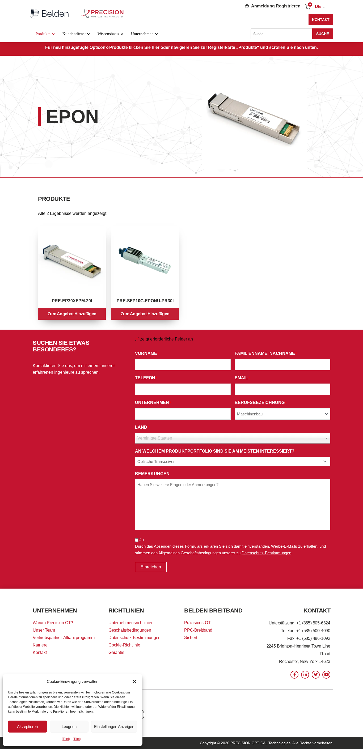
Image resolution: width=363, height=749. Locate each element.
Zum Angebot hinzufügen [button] (72, 314)
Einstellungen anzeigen (114, 726)
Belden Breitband (213, 610)
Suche (322, 34)
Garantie (116, 652)
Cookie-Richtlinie (124, 645)
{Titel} (66, 739)
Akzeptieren (27, 726)
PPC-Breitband (198, 630)
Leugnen (69, 726)
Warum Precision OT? (53, 622)
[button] (134, 681)
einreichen (151, 567)
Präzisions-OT (197, 622)
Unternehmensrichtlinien (130, 622)
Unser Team (44, 630)
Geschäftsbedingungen (129, 630)
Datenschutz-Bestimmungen (266, 553)
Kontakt (40, 652)
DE (318, 6)
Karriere (40, 645)
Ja (142, 539)
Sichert (190, 637)
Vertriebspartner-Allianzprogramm (64, 637)
